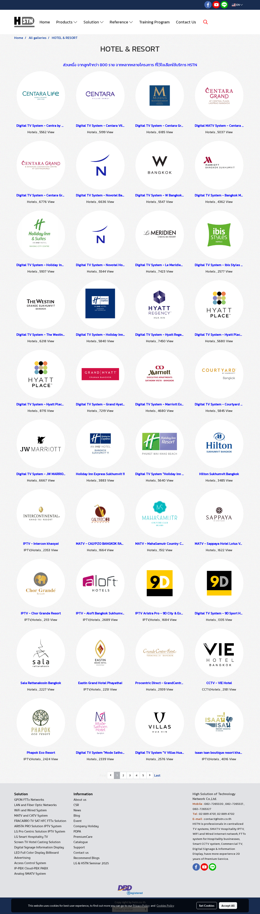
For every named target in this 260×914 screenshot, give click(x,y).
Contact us (81, 852)
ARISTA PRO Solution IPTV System (38, 826)
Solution (91, 22)
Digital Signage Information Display (39, 847)
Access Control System (30, 863)
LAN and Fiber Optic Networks (35, 805)
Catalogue (81, 842)
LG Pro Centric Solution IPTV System (39, 831)
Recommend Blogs (87, 858)
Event (78, 821)
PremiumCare (83, 836)
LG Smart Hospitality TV (31, 836)
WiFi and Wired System (30, 810)
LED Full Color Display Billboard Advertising (36, 855)
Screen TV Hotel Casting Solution (37, 842)
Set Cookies (206, 905)
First (103, 775)
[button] (205, 22)
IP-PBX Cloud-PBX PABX (31, 868)
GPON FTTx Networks (29, 799)
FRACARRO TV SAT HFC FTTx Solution (40, 821)
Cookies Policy (165, 905)
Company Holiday (86, 826)
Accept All (228, 905)
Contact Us (186, 22)
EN (238, 5)
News (77, 810)
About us (80, 799)
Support (79, 847)
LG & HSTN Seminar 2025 (91, 863)
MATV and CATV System (31, 815)
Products (65, 22)
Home (45, 22)
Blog (77, 815)
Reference (119, 22)
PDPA (77, 831)
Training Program (154, 22)
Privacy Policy (141, 905)
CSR (76, 805)
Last (157, 775)
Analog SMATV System (30, 873)
